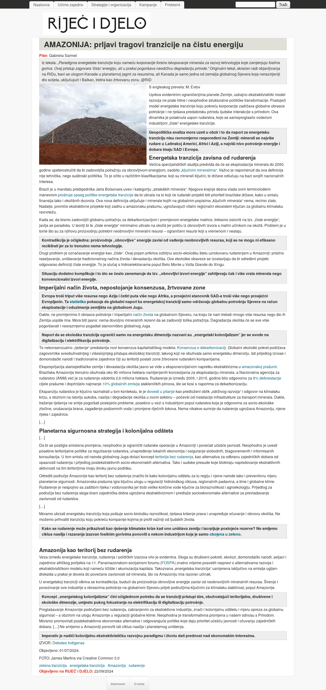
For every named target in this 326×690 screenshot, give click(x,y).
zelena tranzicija (53, 665)
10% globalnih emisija (121, 383)
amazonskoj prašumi (259, 366)
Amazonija (117, 665)
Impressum (118, 683)
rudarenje (137, 665)
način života (143, 314)
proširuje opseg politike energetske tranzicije (95, 195)
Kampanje (148, 4)
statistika (78, 301)
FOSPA (168, 562)
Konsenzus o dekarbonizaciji (201, 347)
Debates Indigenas (68, 642)
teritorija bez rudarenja (174, 456)
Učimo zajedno (70, 4)
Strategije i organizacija (111, 4)
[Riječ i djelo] (96, 33)
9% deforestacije (267, 378)
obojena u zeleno (225, 534)
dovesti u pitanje (161, 391)
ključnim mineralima (199, 170)
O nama (139, 683)
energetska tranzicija (87, 665)
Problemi (172, 4)
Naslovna (41, 4)
